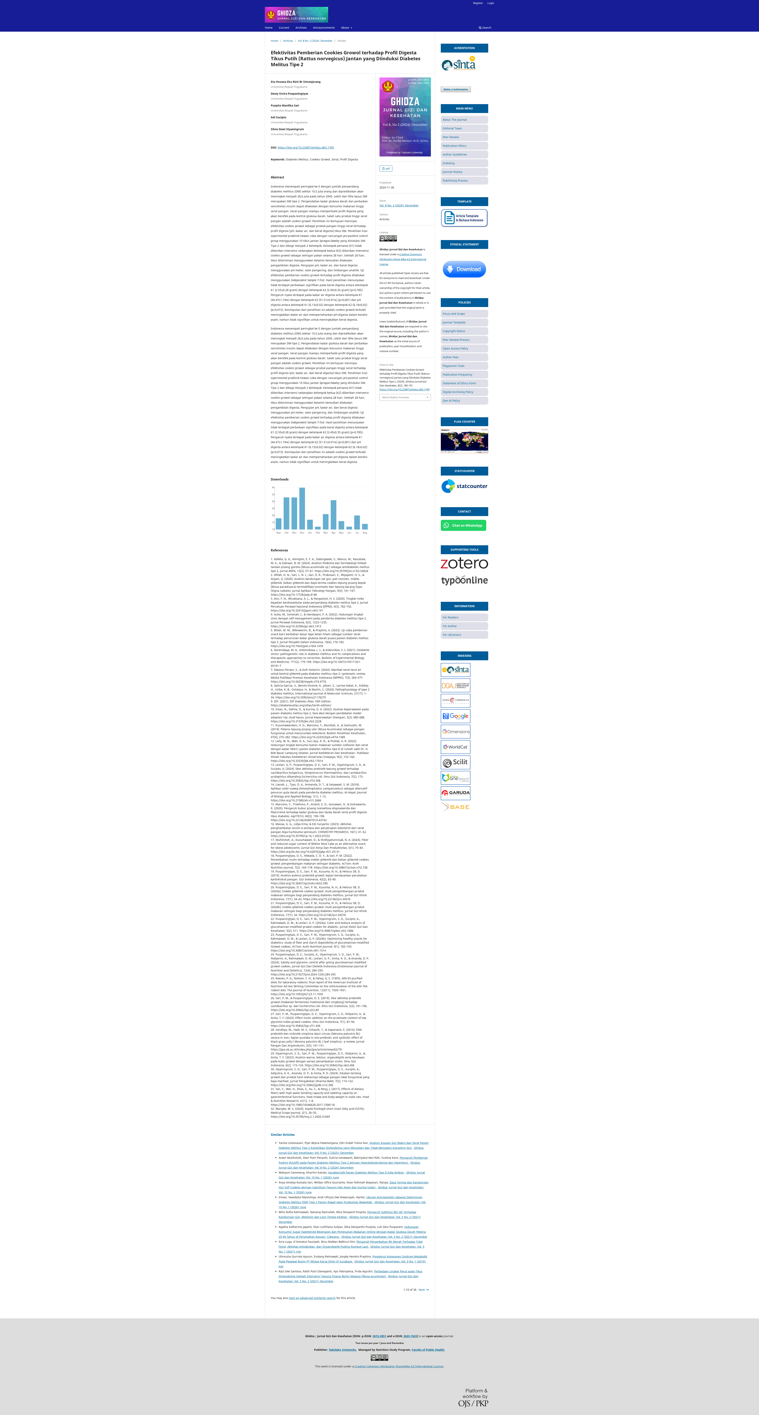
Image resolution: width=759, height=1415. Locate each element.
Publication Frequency (457, 374)
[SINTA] (455, 676)
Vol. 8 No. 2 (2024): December (315, 40)
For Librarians (452, 635)
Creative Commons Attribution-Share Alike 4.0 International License (403, 259)
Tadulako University (342, 1350)
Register (478, 3)
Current (284, 27)
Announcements (324, 27)
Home (269, 27)
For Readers (451, 617)
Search (486, 27)
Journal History (452, 172)
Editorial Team (452, 128)
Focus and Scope (454, 314)
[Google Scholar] (455, 722)
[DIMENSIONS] (455, 737)
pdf (387, 168)
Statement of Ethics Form (459, 383)
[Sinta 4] (459, 72)
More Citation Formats (395, 397)
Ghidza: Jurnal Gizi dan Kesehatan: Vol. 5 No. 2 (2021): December (384, 1237)
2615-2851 (380, 1336)
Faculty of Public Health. (428, 1350)
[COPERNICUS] (455, 706)
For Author (450, 626)
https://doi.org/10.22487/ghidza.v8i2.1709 (306, 147)
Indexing (449, 163)
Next (422, 1290)
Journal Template (454, 322)
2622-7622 (410, 1336)
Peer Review (451, 137)
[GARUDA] (455, 799)
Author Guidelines (455, 154)
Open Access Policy (455, 348)
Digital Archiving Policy (458, 392)
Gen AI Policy (451, 400)
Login (490, 3)
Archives (301, 27)
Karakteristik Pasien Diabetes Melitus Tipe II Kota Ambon (366, 1172)
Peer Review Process (456, 340)
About (345, 27)
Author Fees (451, 357)
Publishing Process (455, 180)
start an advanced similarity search (312, 1298)
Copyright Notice (454, 331)
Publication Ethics (454, 146)
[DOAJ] (455, 691)
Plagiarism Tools (453, 366)
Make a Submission (456, 89)
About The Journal (455, 120)
